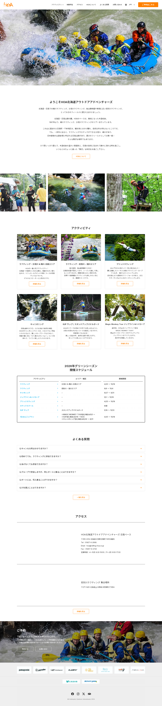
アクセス (80, 5)
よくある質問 (104, 5)
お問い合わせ (117, 5)
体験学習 (70, 5)
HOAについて (91, 5)
